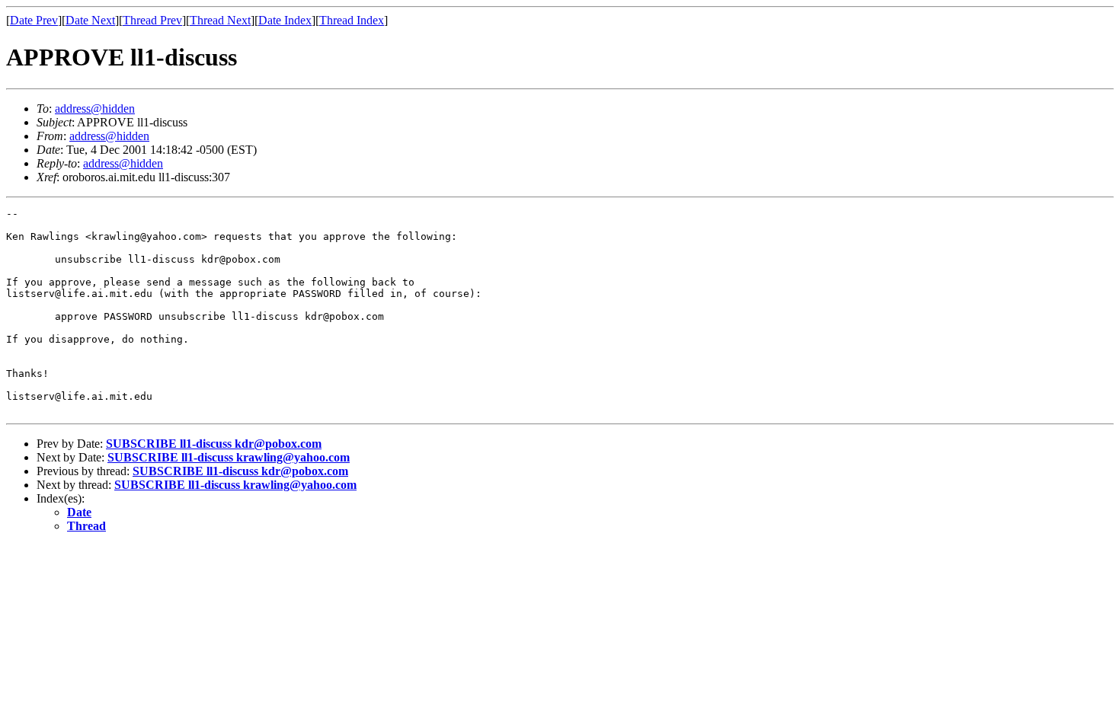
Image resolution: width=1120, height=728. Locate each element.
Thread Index (351, 20)
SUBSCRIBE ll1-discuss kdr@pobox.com (214, 443)
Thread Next (220, 20)
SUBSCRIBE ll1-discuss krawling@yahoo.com (228, 457)
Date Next (90, 20)
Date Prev (34, 20)
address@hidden (95, 108)
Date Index (285, 20)
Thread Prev (152, 20)
